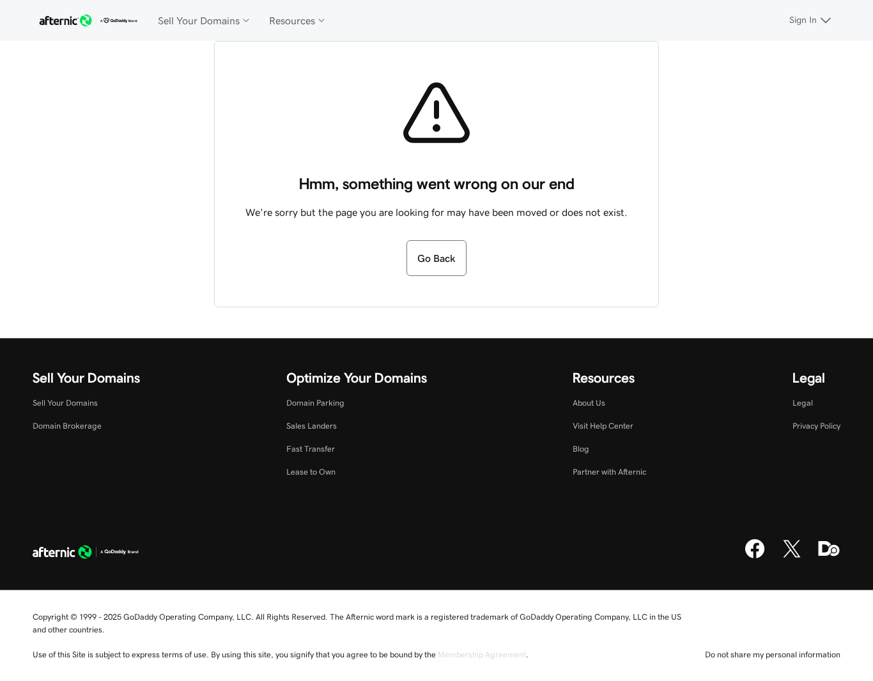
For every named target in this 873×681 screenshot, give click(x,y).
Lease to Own (311, 472)
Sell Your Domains (65, 403)
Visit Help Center (603, 426)
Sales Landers (311, 426)
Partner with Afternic (609, 472)
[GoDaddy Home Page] (86, 553)
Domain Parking (315, 403)
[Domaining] (828, 556)
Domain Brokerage (67, 426)
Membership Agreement (482, 654)
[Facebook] (754, 556)
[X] (791, 556)
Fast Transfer (310, 449)
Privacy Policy (816, 426)
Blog (581, 449)
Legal (802, 403)
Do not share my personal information (772, 654)
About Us (589, 403)
